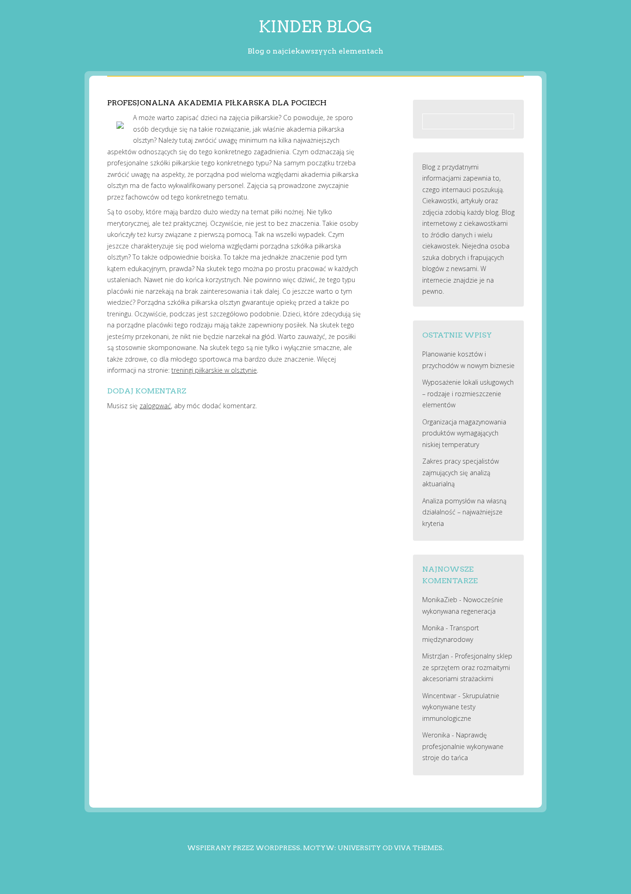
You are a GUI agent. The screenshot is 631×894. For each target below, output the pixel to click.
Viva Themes (418, 848)
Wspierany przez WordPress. (244, 848)
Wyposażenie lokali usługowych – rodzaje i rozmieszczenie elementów (468, 393)
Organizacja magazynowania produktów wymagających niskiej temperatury (464, 433)
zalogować (155, 405)
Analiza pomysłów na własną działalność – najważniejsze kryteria (464, 512)
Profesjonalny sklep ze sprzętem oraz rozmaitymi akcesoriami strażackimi (467, 667)
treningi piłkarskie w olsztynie (214, 370)
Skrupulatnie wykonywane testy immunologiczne (460, 707)
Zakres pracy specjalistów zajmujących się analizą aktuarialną (460, 472)
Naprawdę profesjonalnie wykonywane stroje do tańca (463, 746)
